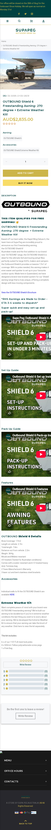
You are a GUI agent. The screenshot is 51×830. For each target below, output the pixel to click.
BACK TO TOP (25, 824)
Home (3, 41)
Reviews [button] (6, 699)
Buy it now (25, 183)
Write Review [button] (25, 665)
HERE (12, 594)
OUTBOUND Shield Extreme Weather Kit (21, 150)
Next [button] (48, 70)
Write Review (25, 715)
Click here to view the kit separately (29, 626)
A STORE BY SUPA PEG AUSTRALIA (22, 803)
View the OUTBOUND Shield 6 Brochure (18, 292)
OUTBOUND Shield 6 (13, 138)
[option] (25, 70)
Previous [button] (2, 70)
